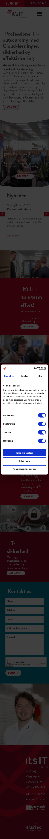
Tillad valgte (24, 461)
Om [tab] (40, 376)
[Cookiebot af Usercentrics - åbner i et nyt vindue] (34, 368)
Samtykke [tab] (9, 376)
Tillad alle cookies (24, 453)
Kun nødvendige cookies (24, 469)
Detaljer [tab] (24, 376)
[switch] (42, 424)
